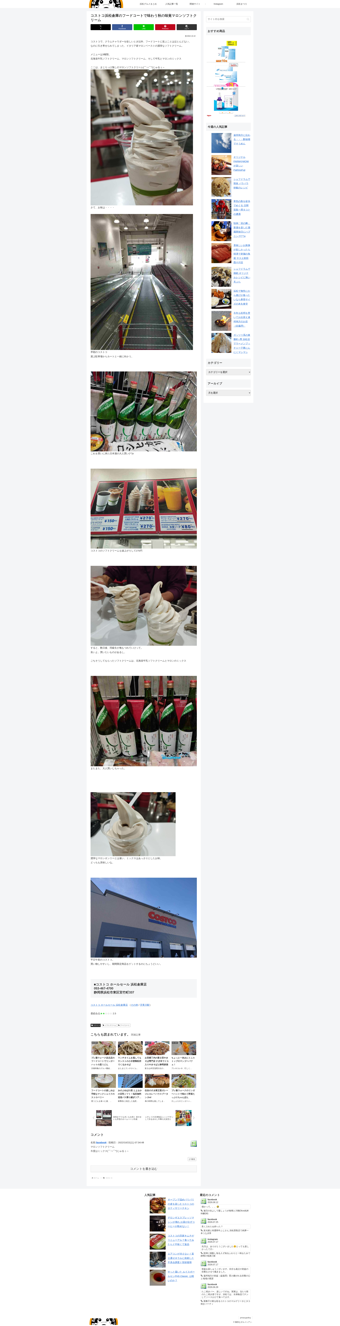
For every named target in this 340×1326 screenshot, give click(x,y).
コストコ (97, 1025)
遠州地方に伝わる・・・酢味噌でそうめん (241, 139)
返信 (193, 1159)
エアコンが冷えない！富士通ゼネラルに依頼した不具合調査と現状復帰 (181, 1258)
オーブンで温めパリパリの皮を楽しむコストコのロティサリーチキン (181, 1204)
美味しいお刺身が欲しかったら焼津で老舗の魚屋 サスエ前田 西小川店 (241, 254)
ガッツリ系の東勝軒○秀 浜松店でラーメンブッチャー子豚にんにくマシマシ (241, 344)
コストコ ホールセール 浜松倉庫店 (109, 1005)
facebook (101, 1142)
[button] (187, 27)
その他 (134, 1005)
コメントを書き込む (143, 1168)
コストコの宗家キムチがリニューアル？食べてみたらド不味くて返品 (181, 1240)
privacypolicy (245, 1318)
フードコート (125, 1025)
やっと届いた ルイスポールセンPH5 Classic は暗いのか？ (181, 1276)
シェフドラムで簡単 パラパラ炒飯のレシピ (241, 183)
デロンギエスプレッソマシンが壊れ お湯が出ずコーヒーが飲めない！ (181, 1222)
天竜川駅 (145, 1005)
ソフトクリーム (110, 1025)
